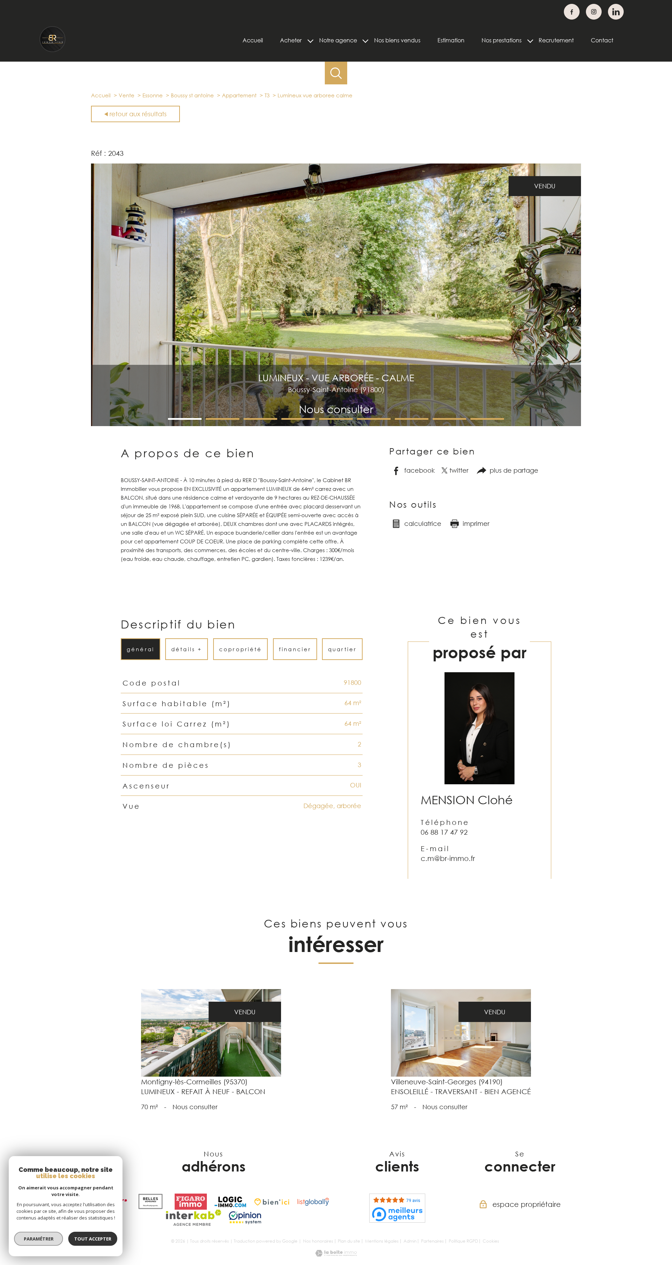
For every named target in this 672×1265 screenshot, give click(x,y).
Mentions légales (382, 1241)
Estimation (451, 40)
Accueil (253, 40)
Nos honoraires (318, 1241)
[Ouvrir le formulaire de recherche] (336, 73)
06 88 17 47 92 (444, 832)
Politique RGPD (463, 1241)
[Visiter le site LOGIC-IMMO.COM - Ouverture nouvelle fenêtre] (230, 1202)
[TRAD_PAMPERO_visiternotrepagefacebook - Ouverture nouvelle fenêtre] (572, 12)
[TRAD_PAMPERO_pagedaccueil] (53, 51)
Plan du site (349, 1241)
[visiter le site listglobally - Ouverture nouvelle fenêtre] (313, 1202)
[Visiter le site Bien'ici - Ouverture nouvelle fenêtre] (272, 1202)
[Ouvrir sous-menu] (310, 40)
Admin (410, 1241)
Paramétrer (39, 1239)
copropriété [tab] (240, 649)
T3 (267, 95)
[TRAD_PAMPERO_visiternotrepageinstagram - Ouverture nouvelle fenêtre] (594, 12)
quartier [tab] (342, 649)
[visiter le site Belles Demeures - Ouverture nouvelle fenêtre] (151, 1202)
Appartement (239, 95)
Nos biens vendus (397, 40)
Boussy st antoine (192, 95)
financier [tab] (295, 649)
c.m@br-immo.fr (448, 858)
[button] (185, 419)
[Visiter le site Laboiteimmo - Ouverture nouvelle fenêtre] (336, 1254)
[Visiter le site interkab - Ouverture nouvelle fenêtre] (194, 1218)
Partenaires (432, 1241)
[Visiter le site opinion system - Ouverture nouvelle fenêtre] (245, 1218)
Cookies (491, 1241)
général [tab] (140, 649)
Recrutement (556, 40)
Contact (602, 40)
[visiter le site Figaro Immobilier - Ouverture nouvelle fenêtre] (191, 1202)
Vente (126, 95)
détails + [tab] (187, 649)
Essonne (152, 95)
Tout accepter (92, 1239)
